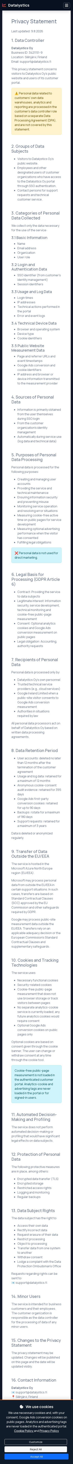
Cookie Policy (24, 1431)
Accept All (36, 1456)
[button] (66, 5)
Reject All (36, 1449)
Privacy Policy (49, 1431)
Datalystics (18, 5)
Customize (35, 1442)
